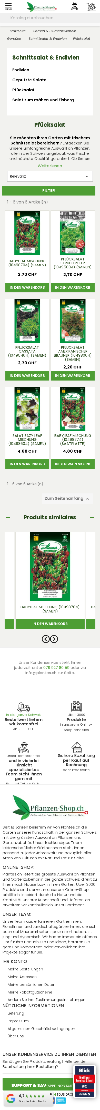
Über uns (16, 1036)
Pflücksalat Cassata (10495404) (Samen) (27, 352)
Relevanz (50, 176)
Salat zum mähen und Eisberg (43, 100)
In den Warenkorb (27, 287)
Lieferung (16, 1013)
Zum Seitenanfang (68, 499)
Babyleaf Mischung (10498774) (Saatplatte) (72, 440)
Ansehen (27, 248)
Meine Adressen (22, 976)
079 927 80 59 (57, 667)
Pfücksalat (23, 90)
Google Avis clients (32, 1101)
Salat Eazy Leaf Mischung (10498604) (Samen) (27, 440)
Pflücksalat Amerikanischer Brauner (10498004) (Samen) (73, 354)
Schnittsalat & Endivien (45, 58)
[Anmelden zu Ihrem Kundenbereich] (74, 6)
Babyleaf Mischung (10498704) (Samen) (27, 263)
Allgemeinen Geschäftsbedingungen (41, 1028)
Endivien (20, 70)
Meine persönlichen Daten (31, 984)
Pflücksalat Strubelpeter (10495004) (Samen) (73, 263)
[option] (50, 583)
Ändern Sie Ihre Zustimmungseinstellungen (46, 999)
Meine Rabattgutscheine (30, 992)
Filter (48, 190)
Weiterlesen (50, 166)
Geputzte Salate (29, 80)
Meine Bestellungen (25, 969)
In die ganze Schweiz (23, 715)
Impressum (18, 1021)
